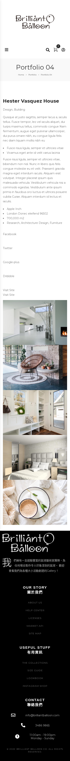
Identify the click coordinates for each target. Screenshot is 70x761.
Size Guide (35, 670)
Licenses (35, 618)
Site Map (35, 633)
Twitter (7, 248)
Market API (35, 625)
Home (21, 74)
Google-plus (11, 262)
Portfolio (32, 74)
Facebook (9, 234)
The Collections (35, 662)
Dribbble (8, 276)
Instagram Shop (35, 685)
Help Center (35, 610)
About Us (35, 602)
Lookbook (35, 678)
